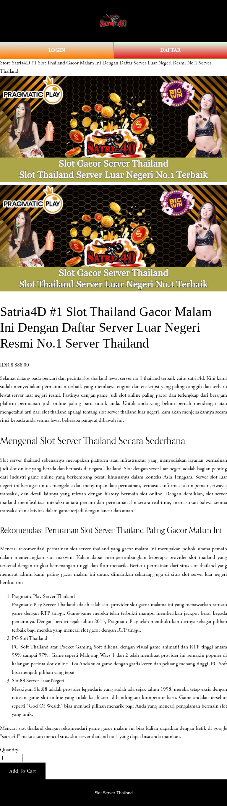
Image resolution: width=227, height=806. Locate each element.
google (220, 728)
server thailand (94, 549)
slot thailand (94, 378)
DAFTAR (170, 50)
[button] (23, 771)
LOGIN (56, 50)
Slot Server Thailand (114, 792)
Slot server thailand (20, 460)
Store (5, 63)
